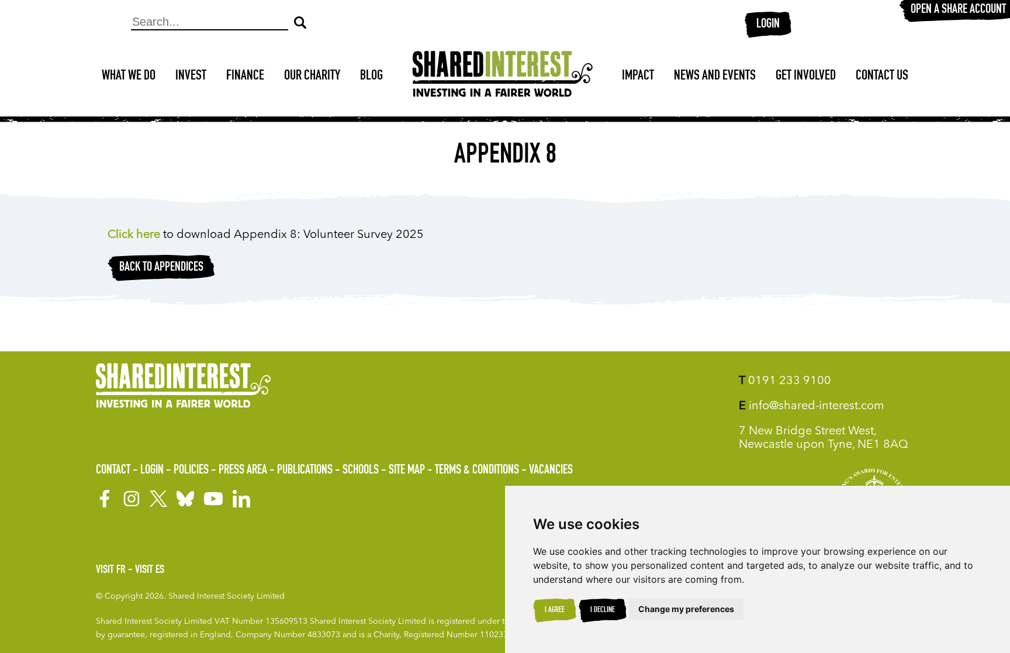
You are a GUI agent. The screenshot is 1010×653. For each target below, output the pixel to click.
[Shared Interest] (502, 77)
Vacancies (551, 470)
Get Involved (806, 77)
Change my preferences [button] (686, 609)
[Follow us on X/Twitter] (158, 498)
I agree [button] (555, 610)
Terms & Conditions (477, 470)
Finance (245, 77)
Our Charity (312, 77)
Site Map (407, 470)
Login (768, 24)
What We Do (128, 77)
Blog (371, 77)
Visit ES (149, 570)
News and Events (715, 77)
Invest (190, 77)
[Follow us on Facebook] (104, 498)
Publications (305, 470)
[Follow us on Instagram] (131, 498)
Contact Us (882, 77)
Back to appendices (161, 267)
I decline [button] (602, 610)
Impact (638, 77)
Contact (113, 470)
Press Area (243, 470)
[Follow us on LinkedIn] (241, 498)
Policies (191, 470)
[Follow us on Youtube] (213, 498)
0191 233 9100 (785, 381)
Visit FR (111, 570)
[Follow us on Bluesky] (185, 498)
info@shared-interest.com (811, 406)
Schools (361, 470)
